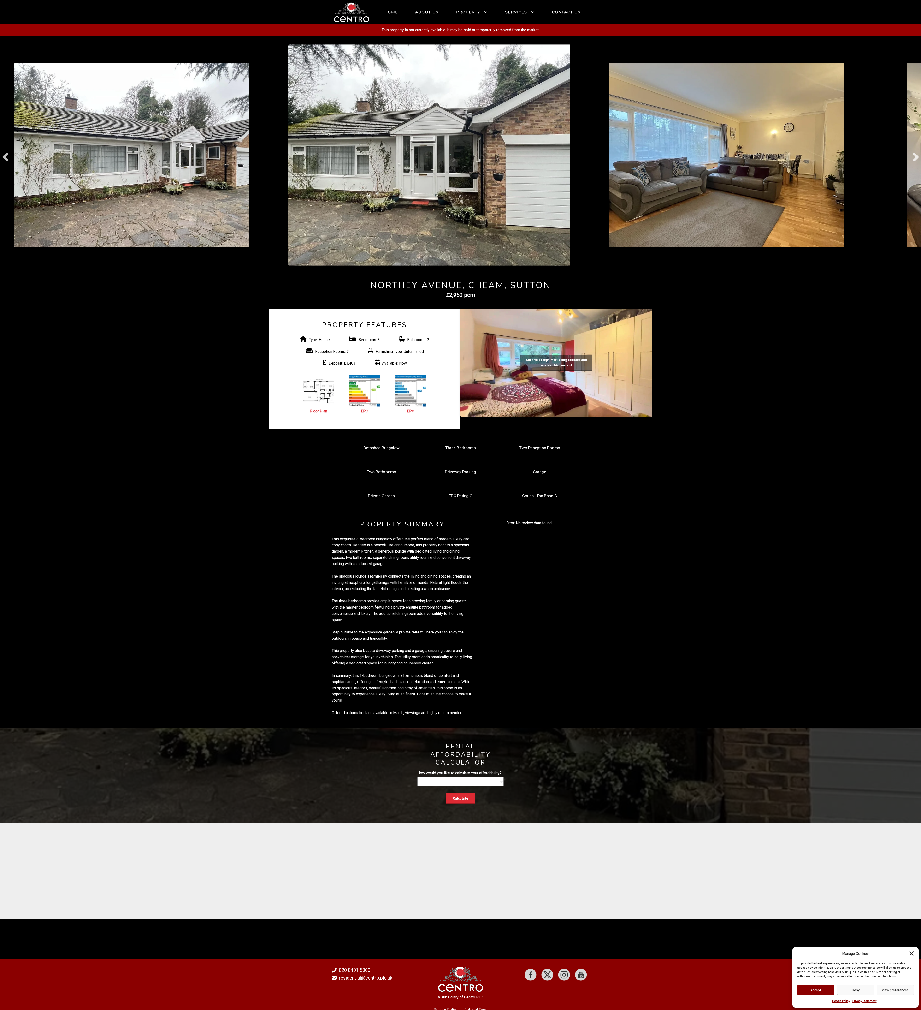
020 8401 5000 (354, 970)
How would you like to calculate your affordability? (459, 773)
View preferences (895, 990)
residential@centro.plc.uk (365, 978)
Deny (856, 990)
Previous (5, 155)
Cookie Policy (841, 1001)
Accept (816, 990)
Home (391, 12)
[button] (911, 953)
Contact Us (566, 12)
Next (916, 155)
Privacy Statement (864, 1001)
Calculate (460, 798)
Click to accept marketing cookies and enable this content (556, 362)
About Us (427, 12)
